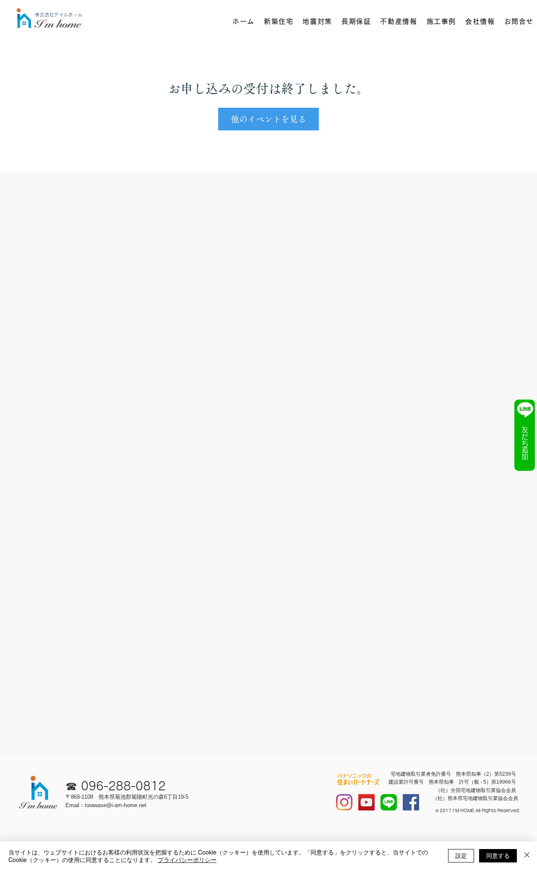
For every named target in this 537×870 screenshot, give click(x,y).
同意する (498, 855)
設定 (461, 855)
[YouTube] (366, 802)
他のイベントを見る (268, 119)
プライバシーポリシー (187, 859)
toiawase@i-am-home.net (115, 805)
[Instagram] (344, 802)
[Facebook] (411, 802)
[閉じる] (527, 855)
